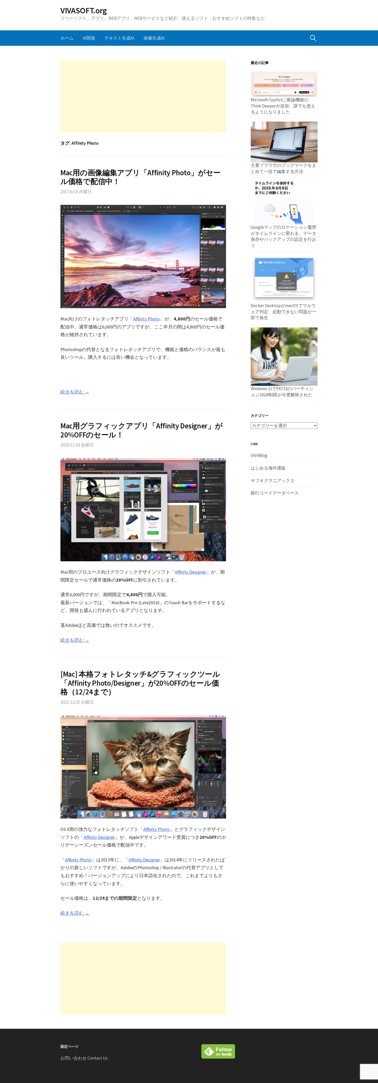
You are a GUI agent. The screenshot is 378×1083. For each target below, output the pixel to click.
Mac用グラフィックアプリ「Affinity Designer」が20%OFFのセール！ (141, 430)
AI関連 (89, 38)
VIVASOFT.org (83, 10)
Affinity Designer (190, 572)
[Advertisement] (143, 96)
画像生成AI (154, 38)
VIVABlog (259, 455)
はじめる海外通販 (268, 468)
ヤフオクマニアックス (272, 480)
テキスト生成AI (119, 38)
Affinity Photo (146, 319)
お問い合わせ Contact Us (84, 1058)
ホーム (67, 38)
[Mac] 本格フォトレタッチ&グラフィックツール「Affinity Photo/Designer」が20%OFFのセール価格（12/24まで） (140, 682)
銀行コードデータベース (275, 493)
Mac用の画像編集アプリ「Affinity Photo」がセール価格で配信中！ (140, 177)
